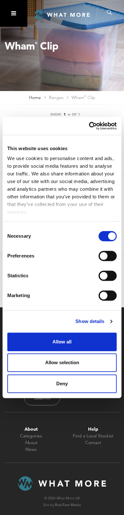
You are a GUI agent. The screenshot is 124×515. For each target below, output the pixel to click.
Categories (31, 436)
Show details (89, 321)
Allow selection (62, 362)
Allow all (62, 341)
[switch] (108, 256)
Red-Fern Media (68, 505)
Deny (62, 383)
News (31, 449)
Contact (93, 442)
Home (35, 97)
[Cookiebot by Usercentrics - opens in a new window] (89, 126)
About (31, 442)
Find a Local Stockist (93, 436)
